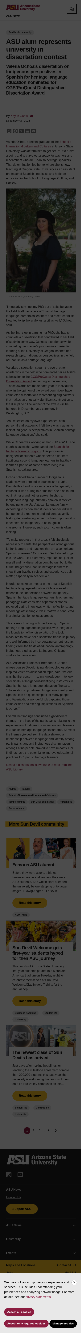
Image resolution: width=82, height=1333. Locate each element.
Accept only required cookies (26, 1323)
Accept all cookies (19, 1311)
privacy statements (38, 1297)
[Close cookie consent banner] (74, 1282)
